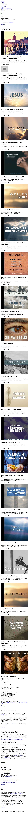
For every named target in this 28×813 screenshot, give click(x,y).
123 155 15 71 (7, 773)
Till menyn (3, 24)
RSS (2, 703)
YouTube (2, 2)
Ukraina (21, 755)
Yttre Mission (3, 6)
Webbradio (3, 10)
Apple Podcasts (24, 702)
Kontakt (2, 7)
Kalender (2, 1)
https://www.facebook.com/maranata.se (9, 782)
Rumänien (15, 755)
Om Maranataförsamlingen (6, 8)
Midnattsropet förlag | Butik (6, 9)
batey (10, 737)
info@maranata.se (7, 770)
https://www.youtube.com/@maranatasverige (10, 779)
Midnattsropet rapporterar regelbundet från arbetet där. (12, 739)
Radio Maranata (4, 3)
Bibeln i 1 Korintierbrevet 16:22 (16, 793)
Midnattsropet (3, 5)
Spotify (18, 702)
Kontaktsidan (7, 757)
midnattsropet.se (4, 714)
